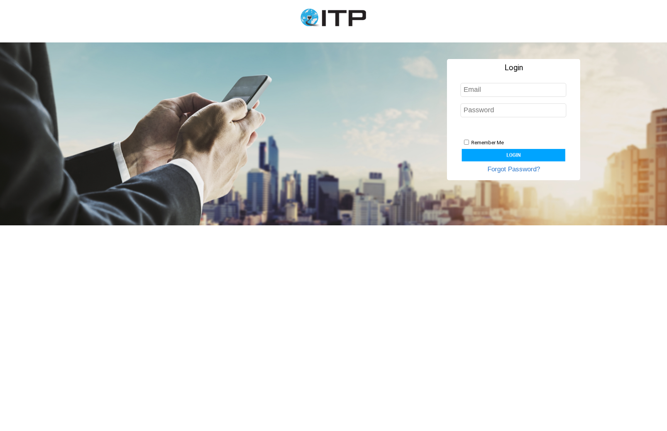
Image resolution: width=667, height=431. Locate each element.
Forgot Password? (514, 169)
